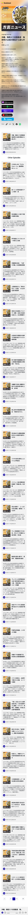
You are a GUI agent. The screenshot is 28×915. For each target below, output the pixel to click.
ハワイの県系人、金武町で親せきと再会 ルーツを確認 (18, 680)
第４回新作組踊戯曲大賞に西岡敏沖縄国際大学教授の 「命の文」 (18, 362)
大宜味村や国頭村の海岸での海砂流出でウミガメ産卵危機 (18, 337)
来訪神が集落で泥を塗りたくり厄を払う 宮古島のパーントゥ (18, 804)
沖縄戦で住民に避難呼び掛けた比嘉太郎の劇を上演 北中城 (18, 386)
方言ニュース (5, 45)
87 (23, 898)
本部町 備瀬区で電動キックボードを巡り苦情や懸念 (18, 829)
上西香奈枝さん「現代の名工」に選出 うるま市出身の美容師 (18, 288)
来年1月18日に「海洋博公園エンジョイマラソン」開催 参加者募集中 (18, 731)
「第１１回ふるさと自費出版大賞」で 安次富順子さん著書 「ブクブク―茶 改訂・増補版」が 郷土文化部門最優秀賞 (19, 705)
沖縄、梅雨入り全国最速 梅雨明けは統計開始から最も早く (19, 137)
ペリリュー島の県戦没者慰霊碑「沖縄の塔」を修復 (18, 484)
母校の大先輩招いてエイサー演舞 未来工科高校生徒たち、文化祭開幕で (18, 313)
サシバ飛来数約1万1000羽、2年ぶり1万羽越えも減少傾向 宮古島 (18, 533)
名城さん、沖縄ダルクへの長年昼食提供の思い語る (18, 755)
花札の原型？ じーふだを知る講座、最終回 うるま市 (18, 508)
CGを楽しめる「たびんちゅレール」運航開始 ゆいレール (18, 166)
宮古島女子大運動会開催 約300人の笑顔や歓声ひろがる (19, 435)
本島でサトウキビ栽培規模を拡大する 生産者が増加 (18, 606)
